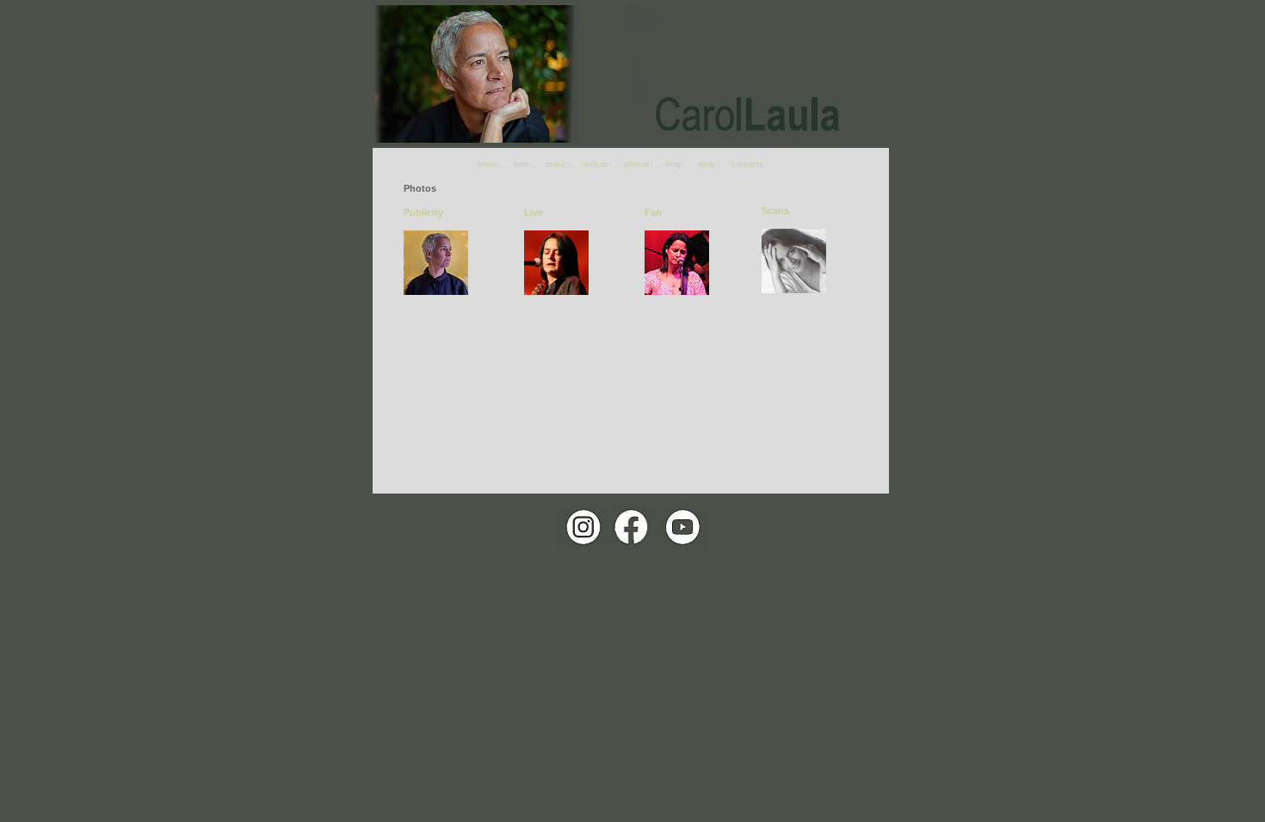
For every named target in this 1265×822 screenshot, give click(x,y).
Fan (653, 212)
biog (673, 164)
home (487, 164)
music (556, 164)
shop (706, 164)
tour (521, 164)
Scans (775, 211)
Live (533, 212)
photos (637, 164)
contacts (747, 164)
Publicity (423, 212)
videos (596, 164)
